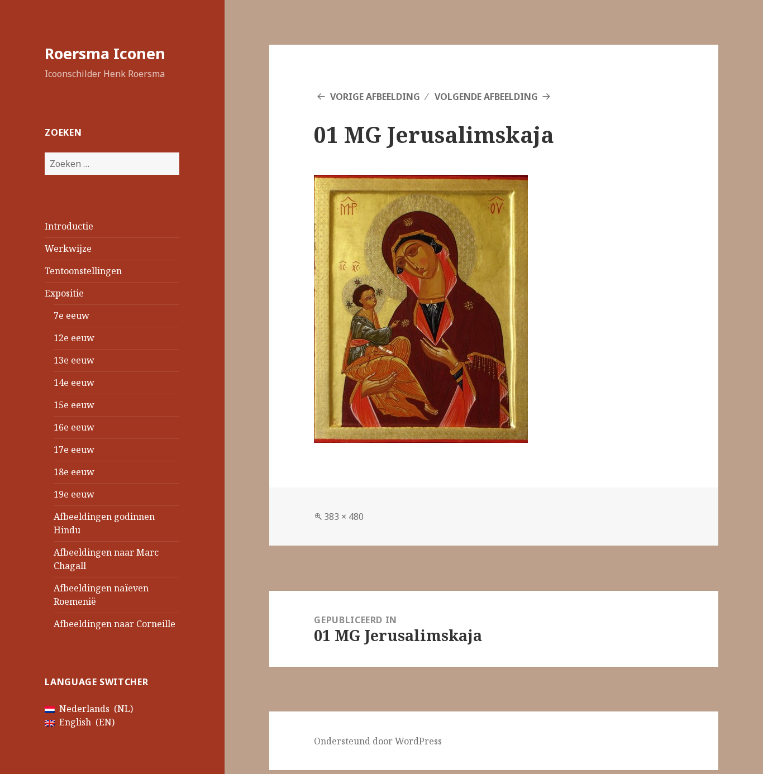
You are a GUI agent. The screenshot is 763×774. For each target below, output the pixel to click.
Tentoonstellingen (83, 271)
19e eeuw (74, 494)
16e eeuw (74, 427)
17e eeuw (74, 449)
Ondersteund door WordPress (378, 741)
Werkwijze (68, 248)
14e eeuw (74, 382)
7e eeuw (71, 315)
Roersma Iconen (105, 53)
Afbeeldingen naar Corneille (114, 624)
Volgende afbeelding (486, 96)
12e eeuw (74, 338)
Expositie (64, 293)
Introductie (69, 226)
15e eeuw (74, 405)
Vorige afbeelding (375, 96)
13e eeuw (74, 360)
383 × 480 (344, 516)
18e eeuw (74, 472)
